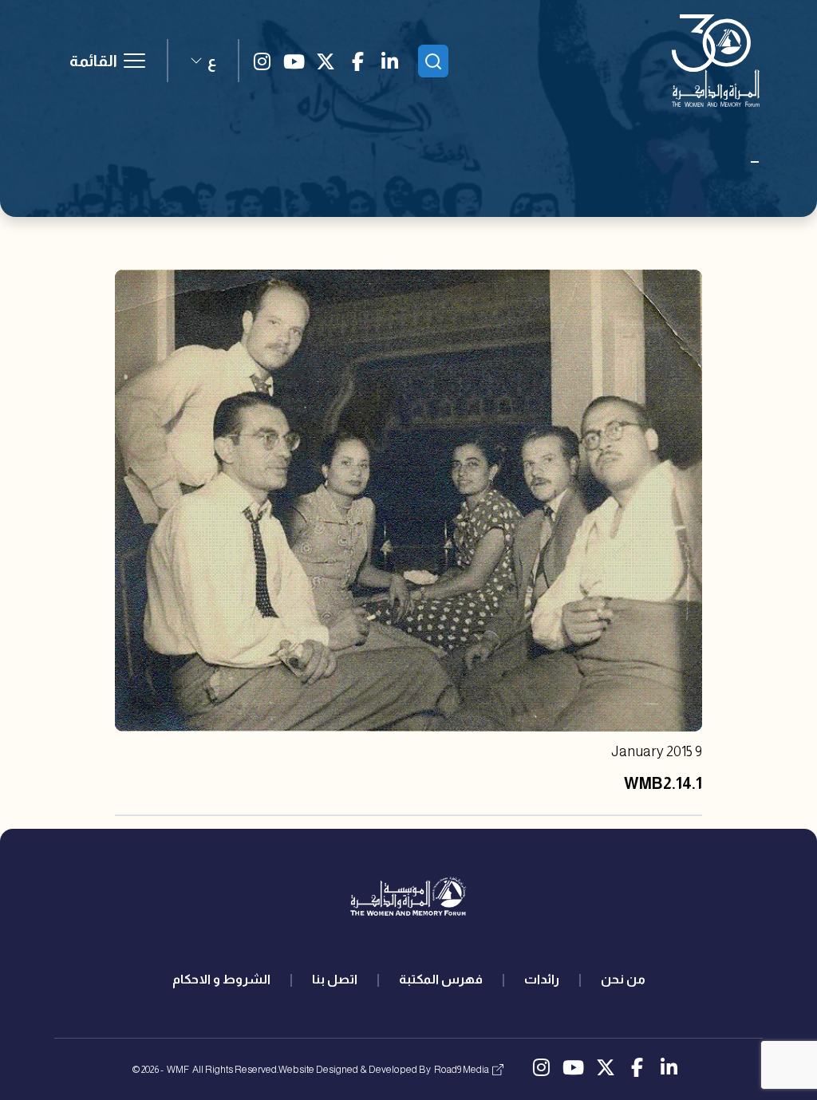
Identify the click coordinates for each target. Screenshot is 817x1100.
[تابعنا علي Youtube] (293, 60)
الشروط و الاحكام (221, 979)
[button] (203, 60)
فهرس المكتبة (441, 979)
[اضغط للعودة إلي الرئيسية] (716, 60)
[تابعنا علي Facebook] (357, 60)
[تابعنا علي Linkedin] (389, 60)
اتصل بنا (334, 979)
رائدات (541, 979)
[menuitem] (623, 979)
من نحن (623, 979)
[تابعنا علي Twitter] (325, 60)
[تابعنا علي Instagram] (261, 60)
